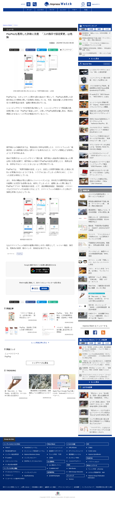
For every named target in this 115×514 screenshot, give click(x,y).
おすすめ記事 (87, 387)
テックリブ (70, 475)
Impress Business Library (32, 454)
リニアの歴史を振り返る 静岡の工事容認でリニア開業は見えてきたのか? (100, 421)
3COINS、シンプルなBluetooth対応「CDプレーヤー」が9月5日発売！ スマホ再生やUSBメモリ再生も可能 (96, 356)
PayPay (19, 254)
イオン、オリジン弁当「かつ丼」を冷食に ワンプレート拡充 (98, 271)
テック (29, 10)
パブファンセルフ (93, 461)
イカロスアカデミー (75, 461)
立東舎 (51, 458)
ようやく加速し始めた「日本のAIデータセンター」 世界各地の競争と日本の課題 (100, 404)
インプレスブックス (30, 472)
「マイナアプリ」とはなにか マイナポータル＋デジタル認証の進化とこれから (101, 430)
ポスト (16, 50)
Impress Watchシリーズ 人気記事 (95, 340)
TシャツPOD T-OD (55, 454)
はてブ (43, 50)
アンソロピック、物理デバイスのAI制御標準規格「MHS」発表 (98, 254)
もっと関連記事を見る (39, 343)
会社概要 (76, 487)
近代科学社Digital (54, 476)
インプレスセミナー (30, 458)
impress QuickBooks (94, 454)
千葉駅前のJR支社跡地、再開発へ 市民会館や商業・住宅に (98, 245)
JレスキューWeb (74, 458)
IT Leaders (8, 458)
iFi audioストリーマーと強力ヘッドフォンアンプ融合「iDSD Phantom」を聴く (100, 164)
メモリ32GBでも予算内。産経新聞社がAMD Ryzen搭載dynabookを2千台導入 (99, 88)
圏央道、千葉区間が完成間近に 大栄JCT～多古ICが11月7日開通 (99, 228)
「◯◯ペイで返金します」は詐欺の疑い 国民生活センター (27, 315)
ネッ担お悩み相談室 (11, 464)
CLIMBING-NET (54, 468)
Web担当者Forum (10, 451)
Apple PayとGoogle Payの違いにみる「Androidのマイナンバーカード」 (64, 393)
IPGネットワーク (92, 465)
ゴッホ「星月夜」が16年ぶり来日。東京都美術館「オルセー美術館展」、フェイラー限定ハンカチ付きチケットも (96, 349)
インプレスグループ (88, 487)
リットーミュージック (56, 447)
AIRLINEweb (73, 447)
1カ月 (107, 29)
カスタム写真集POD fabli (96, 472)
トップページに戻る (40, 363)
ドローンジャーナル (11, 461)
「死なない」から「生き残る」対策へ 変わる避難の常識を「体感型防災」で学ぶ (99, 395)
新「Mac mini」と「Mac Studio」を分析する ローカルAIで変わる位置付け (98, 299)
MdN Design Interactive (76, 472)
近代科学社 (51, 472)
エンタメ (63, 10)
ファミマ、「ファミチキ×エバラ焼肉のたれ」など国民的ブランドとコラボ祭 (99, 236)
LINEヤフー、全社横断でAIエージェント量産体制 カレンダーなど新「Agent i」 (98, 316)
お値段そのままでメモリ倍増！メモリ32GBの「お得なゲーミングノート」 (99, 172)
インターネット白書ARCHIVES (14, 478)
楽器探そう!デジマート (56, 451)
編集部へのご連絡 (50, 487)
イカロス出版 (71, 444)
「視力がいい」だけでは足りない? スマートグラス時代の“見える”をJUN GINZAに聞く (100, 412)
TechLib (71, 479)
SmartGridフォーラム (30, 447)
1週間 (99, 29)
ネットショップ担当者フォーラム (34, 451)
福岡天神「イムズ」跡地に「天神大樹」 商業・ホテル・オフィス (97, 279)
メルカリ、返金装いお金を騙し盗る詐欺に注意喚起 (64, 330)
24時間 (91, 29)
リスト (22, 50)
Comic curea (92, 451)
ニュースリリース (12, 354)
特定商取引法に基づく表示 (104, 487)
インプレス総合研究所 (12, 454)
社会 (85, 10)
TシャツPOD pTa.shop (95, 469)
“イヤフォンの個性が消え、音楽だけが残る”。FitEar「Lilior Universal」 (99, 181)
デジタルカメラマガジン (12, 472)
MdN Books (72, 468)
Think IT (7, 447)
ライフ (52, 10)
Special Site (87, 64)
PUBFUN (90, 458)
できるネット (9, 475)
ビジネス (40, 10)
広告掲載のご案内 (37, 487)
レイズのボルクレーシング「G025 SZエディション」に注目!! (100, 155)
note (54, 50)
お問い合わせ (25, 487)
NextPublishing (29, 476)
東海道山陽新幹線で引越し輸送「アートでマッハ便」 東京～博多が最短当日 (98, 203)
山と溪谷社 (51, 461)
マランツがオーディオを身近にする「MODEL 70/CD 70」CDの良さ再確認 (100, 147)
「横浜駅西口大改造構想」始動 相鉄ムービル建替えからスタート (41, 393)
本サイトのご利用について (11, 487)
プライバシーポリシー (65, 487)
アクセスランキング (90, 26)
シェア (32, 50)
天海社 (90, 447)
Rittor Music (51, 444)
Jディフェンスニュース (76, 451)
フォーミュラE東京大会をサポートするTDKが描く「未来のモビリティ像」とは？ (100, 138)
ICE (88, 444)
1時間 (83, 29)
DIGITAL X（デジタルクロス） (33, 461)
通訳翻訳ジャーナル (75, 454)
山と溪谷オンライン (55, 465)
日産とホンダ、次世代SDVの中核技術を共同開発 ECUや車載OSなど (98, 219)
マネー (74, 10)
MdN (68, 465)
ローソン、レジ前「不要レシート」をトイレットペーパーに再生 (98, 262)
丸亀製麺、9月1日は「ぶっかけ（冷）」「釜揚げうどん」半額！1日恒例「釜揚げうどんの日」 (96, 370)
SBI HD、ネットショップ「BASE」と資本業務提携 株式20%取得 (99, 307)
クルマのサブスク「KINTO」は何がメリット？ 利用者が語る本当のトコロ (100, 130)
